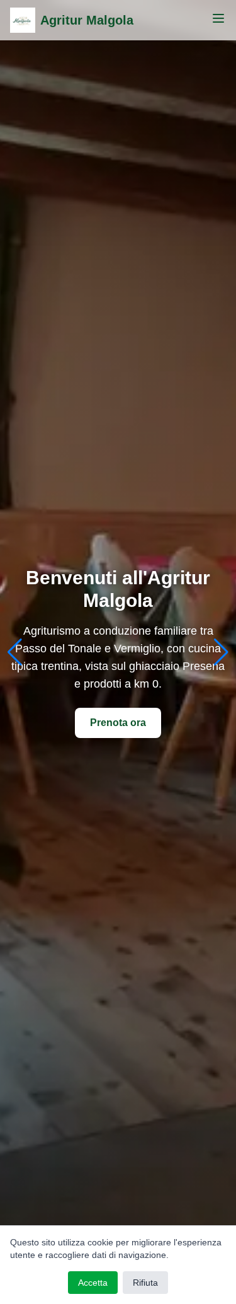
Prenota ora (118, 722)
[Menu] (218, 18)
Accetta (93, 1283)
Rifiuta (145, 1283)
